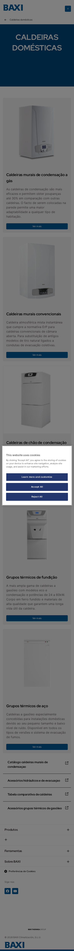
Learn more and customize (37, 477)
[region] (37, 475)
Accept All (37, 486)
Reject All (37, 496)
